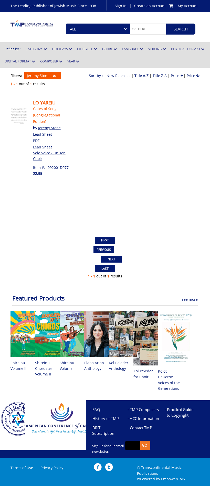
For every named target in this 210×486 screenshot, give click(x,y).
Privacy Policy (51, 467)
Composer (49, 61)
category (35, 49)
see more (190, 299)
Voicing (155, 49)
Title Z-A (160, 75)
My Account (188, 5)
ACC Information (144, 418)
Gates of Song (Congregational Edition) (46, 115)
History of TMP (105, 418)
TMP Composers (144, 409)
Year (71, 61)
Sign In (121, 5)
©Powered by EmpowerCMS (161, 479)
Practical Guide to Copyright (180, 412)
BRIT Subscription (103, 430)
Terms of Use (21, 467)
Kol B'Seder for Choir (143, 374)
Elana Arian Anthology (94, 365)
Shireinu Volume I (67, 365)
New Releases (118, 75)
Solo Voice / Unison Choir (49, 155)
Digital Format (18, 61)
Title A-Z (141, 75)
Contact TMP (141, 427)
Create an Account (150, 5)
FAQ (96, 409)
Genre (107, 49)
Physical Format (186, 49)
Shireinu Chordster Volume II (43, 368)
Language (131, 49)
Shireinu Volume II (18, 365)
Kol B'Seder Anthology (118, 365)
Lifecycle (85, 49)
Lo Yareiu (44, 103)
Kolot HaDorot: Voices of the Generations (169, 380)
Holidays (60, 49)
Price (175, 75)
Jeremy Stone (38, 75)
